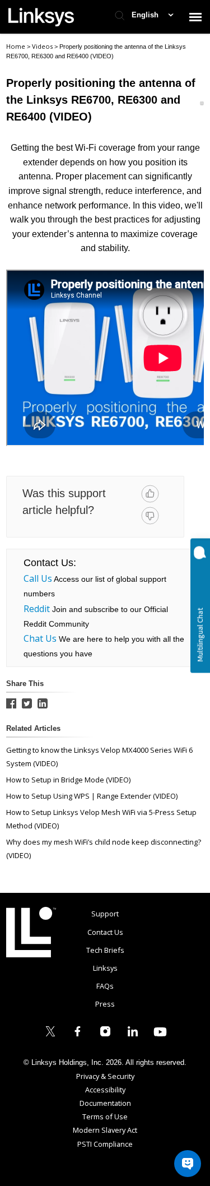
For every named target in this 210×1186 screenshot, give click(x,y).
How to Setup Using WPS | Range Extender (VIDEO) (92, 796)
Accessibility (105, 1090)
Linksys (31, 932)
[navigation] (195, 17)
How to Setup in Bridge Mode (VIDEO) (68, 780)
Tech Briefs (105, 950)
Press (105, 1004)
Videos (43, 46)
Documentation (105, 1103)
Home (15, 46)
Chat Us (40, 638)
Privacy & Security (105, 1076)
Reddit (37, 609)
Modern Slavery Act (105, 1130)
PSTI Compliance (105, 1144)
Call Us (38, 578)
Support (105, 914)
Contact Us (105, 932)
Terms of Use (105, 1116)
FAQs (105, 986)
